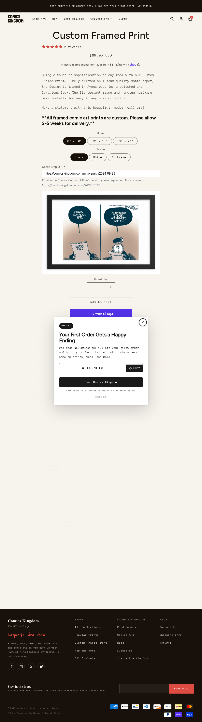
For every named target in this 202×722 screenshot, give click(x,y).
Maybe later (101, 396)
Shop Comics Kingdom (101, 382)
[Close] (143, 322)
